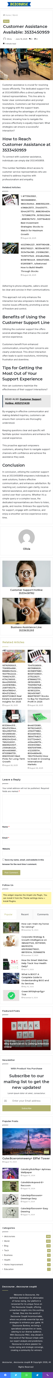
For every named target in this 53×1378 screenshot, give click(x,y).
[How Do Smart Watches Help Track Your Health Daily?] (11, 964)
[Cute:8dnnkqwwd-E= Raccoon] (10, 1186)
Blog (6, 1246)
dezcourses (9, 1236)
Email (5, 838)
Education (9, 1269)
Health (7, 1260)
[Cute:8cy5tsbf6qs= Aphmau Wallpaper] (10, 1173)
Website (6, 849)
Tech (6, 1250)
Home (8, 15)
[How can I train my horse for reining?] (11, 927)
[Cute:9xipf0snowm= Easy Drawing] (10, 1212)
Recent (25, 914)
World (15, 15)
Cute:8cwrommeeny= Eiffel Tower (26, 1158)
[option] (26, 1034)
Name (5, 827)
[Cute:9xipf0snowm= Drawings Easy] (10, 1199)
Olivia (9, 39)
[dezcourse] (19, 4)
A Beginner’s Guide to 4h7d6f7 (22, 1047)
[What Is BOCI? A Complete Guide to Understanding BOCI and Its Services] (11, 978)
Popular (8, 914)
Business (8, 1255)
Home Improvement (13, 1264)
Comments (43, 914)
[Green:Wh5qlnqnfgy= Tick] (11, 995)
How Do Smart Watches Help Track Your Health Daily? (34, 963)
